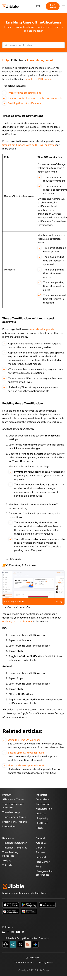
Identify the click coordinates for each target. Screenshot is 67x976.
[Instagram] (12, 932)
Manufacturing (44, 808)
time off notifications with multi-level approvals (29, 145)
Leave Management (40, 60)
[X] (23, 932)
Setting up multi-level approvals (26, 752)
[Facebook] (8, 932)
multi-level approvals (42, 329)
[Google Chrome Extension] (29, 911)
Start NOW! (53, 6)
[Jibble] (10, 6)
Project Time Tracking (14, 822)
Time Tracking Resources (10, 854)
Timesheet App (11, 812)
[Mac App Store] (47, 904)
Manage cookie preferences (44, 873)
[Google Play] (29, 904)
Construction (43, 804)
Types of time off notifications (24, 93)
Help (5, 60)
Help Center (43, 862)
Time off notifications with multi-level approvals (35, 98)
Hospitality (42, 818)
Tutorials (7, 865)
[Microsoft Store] (10, 911)
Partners (40, 852)
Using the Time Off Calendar (24, 740)
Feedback (41, 857)
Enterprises (42, 799)
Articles (6, 860)
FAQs (39, 866)
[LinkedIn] (3, 932)
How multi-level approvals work (26, 765)
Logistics (41, 813)
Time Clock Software (14, 817)
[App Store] (10, 904)
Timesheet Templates (14, 847)
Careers (40, 847)
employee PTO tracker (38, 79)
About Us (41, 843)
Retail (39, 827)
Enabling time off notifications (24, 103)
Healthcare (42, 823)
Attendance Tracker (13, 799)
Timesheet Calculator (14, 843)
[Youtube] (18, 932)
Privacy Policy (46, 962)
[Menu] (63, 6)
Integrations (9, 826)
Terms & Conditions (24, 962)
